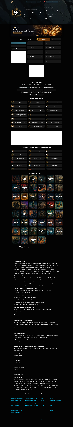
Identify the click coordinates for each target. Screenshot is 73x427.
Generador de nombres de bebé (16, 410)
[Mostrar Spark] (36, 35)
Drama (42, 403)
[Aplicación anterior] (58, 26)
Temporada (43, 407)
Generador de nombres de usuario (17, 396)
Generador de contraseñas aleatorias (17, 398)
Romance (42, 405)
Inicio (25, 6)
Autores (51, 395)
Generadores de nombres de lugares (31, 405)
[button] (18, 43)
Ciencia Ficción (43, 6)
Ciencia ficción (43, 396)
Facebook (51, 403)
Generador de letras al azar (15, 412)
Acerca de (51, 398)
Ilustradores (52, 396)
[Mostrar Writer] (35, 35)
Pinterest (51, 405)
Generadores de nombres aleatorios (33, 6)
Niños (42, 398)
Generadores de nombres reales (30, 400)
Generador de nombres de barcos (16, 407)
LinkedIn (51, 407)
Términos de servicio (34, 417)
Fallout (48, 6)
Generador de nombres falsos (16, 403)
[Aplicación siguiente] (60, 26)
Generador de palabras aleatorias (17, 395)
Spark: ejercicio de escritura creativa (56, 400)
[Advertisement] (18, 57)
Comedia (42, 400)
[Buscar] (42, 2)
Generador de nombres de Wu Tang (17, 408)
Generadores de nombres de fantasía (31, 395)
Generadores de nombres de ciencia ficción (32, 403)
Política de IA (39, 417)
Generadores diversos (29, 407)
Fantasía (42, 395)
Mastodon (51, 410)
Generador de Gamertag (15, 405)
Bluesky (51, 408)
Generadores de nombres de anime (31, 398)
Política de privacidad (28, 417)
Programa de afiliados (45, 417)
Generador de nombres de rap (16, 400)
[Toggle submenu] (62, 2)
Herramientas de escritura (29, 396)
